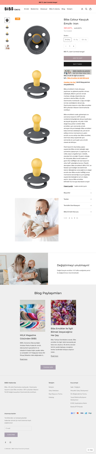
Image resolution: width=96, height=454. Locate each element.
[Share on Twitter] (72, 218)
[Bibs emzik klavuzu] (78, 72)
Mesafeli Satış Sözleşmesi (79, 391)
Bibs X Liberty (54, 9)
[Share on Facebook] (69, 218)
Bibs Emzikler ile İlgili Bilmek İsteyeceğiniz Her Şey (62, 332)
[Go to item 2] (7, 27)
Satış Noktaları (54, 391)
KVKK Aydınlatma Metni (78, 403)
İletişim (69, 9)
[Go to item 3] (7, 33)
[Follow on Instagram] (10, 442)
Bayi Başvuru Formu (55, 394)
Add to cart (77, 58)
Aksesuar (43, 9)
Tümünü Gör (48, 367)
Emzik (26, 9)
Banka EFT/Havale (76, 407)
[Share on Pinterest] (74, 218)
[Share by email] (77, 218)
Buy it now (77, 64)
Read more (23, 359)
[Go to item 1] (7, 20)
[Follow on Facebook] (5, 442)
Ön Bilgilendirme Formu (78, 394)
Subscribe (11, 435)
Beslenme (34, 9)
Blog (63, 9)
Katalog (51, 397)
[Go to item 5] (7, 47)
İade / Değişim (75, 387)
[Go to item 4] (7, 40)
